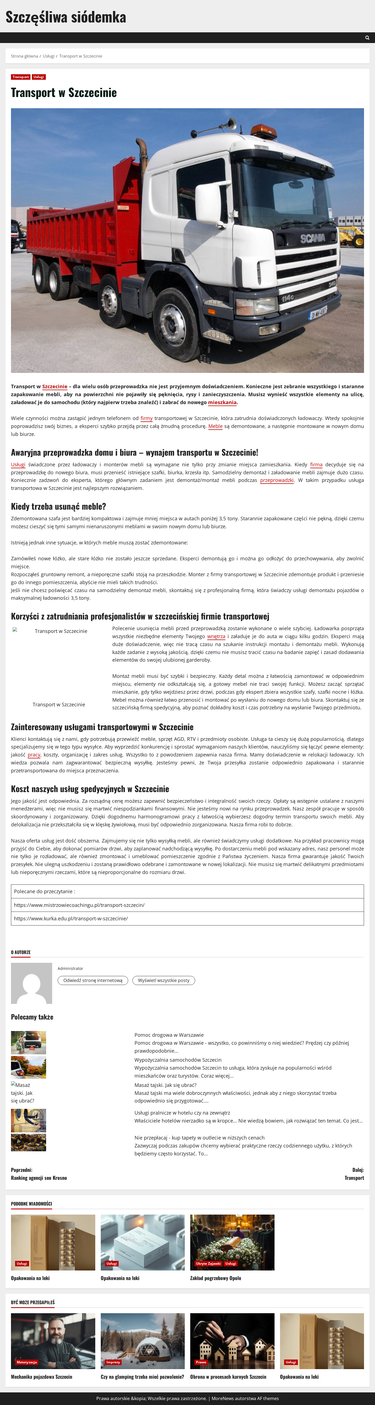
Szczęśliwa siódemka (65, 16)
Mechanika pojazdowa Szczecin (41, 1376)
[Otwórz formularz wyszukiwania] (367, 37)
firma (316, 464)
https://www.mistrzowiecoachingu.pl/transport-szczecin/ (79, 905)
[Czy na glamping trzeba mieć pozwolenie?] (143, 1341)
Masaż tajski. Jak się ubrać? (166, 1085)
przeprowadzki (277, 480)
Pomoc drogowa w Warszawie (169, 1035)
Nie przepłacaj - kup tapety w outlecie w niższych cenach (200, 1137)
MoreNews (223, 1398)
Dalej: (354, 1173)
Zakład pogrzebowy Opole (215, 1277)
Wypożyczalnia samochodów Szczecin (178, 1059)
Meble (215, 426)
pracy (34, 754)
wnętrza (216, 636)
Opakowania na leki (30, 1277)
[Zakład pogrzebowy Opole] (232, 1242)
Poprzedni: (39, 1173)
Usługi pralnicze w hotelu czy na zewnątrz (182, 1112)
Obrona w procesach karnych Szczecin (228, 1376)
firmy (147, 418)
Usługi (38, 77)
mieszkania (222, 402)
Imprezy (113, 1362)
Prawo (201, 1362)
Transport (21, 77)
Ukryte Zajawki (208, 1263)
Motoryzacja (27, 1362)
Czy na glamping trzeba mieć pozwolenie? (142, 1376)
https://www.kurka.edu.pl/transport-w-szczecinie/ (71, 918)
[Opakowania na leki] (53, 1242)
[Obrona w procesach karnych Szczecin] (232, 1341)
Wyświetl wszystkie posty (163, 980)
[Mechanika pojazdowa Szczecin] (53, 1341)
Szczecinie (55, 386)
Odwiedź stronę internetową (92, 980)
